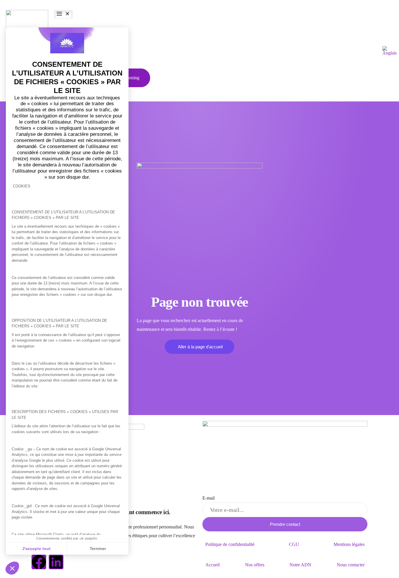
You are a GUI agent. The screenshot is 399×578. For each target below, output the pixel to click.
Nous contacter (351, 564)
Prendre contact (285, 524)
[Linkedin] (56, 562)
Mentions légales (349, 544)
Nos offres (254, 564)
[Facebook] (39, 562)
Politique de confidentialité (229, 544)
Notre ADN (300, 564)
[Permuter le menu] (63, 14)
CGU (294, 544)
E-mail (208, 498)
